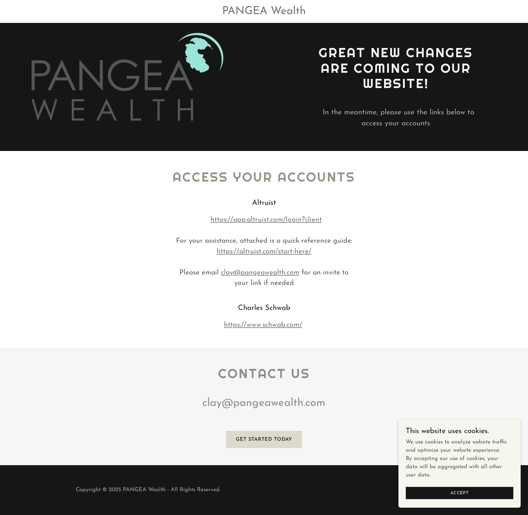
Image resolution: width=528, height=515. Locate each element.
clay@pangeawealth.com (260, 272)
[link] (264, 13)
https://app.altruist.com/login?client (266, 219)
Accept (459, 493)
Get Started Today (264, 439)
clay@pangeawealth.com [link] (263, 403)
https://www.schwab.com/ (263, 325)
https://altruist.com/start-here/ (264, 251)
